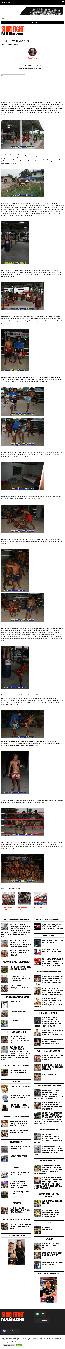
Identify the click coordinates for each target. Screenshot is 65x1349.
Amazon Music (43, 1321)
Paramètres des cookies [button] (9, 1345)
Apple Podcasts (12, 1331)
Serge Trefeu (32, 58)
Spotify (42, 1314)
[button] (11, 1253)
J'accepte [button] (19, 1345)
